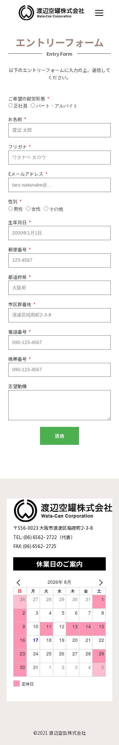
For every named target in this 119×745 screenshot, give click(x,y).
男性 (18, 209)
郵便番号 (18, 249)
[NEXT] (99, 582)
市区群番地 (20, 304)
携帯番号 (18, 359)
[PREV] (19, 582)
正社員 (20, 105)
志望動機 (17, 386)
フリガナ (18, 146)
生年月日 (18, 222)
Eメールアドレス (26, 173)
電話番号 (18, 331)
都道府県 (18, 277)
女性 (36, 209)
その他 (56, 209)
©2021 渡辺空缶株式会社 (59, 732)
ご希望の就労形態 (27, 98)
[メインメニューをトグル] (99, 13)
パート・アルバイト (57, 105)
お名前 (15, 119)
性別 (13, 201)
